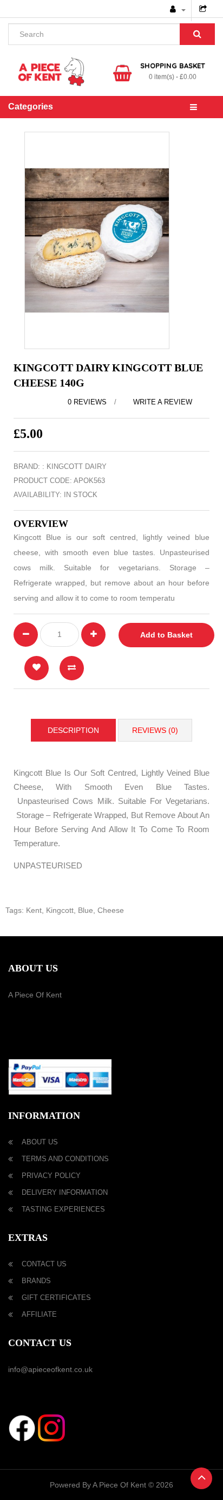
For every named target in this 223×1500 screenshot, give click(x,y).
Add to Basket (166, 634)
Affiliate (39, 1314)
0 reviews (87, 402)
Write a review (161, 402)
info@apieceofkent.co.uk (50, 1369)
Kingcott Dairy (77, 466)
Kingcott (60, 910)
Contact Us (44, 1264)
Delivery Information (65, 1192)
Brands (36, 1281)
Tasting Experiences (63, 1209)
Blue (85, 910)
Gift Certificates (56, 1297)
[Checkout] (204, 10)
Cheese (110, 910)
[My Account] (178, 10)
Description (73, 730)
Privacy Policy (51, 1175)
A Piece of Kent (35, 994)
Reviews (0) (155, 730)
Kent (34, 910)
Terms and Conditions (65, 1159)
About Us (40, 1142)
